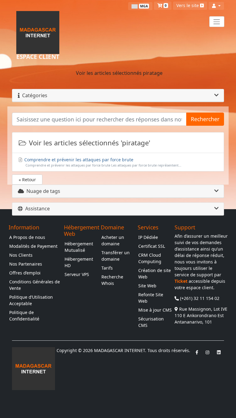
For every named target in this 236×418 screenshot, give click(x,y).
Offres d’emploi (25, 273)
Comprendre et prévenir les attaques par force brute (102, 162)
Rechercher (205, 119)
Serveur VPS (77, 274)
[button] (216, 6)
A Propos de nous (27, 237)
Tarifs (107, 268)
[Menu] (216, 21)
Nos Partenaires (25, 264)
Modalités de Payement (33, 246)
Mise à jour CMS (155, 310)
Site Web (147, 286)
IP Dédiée (148, 237)
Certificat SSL (151, 246)
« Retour (27, 179)
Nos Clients (21, 255)
